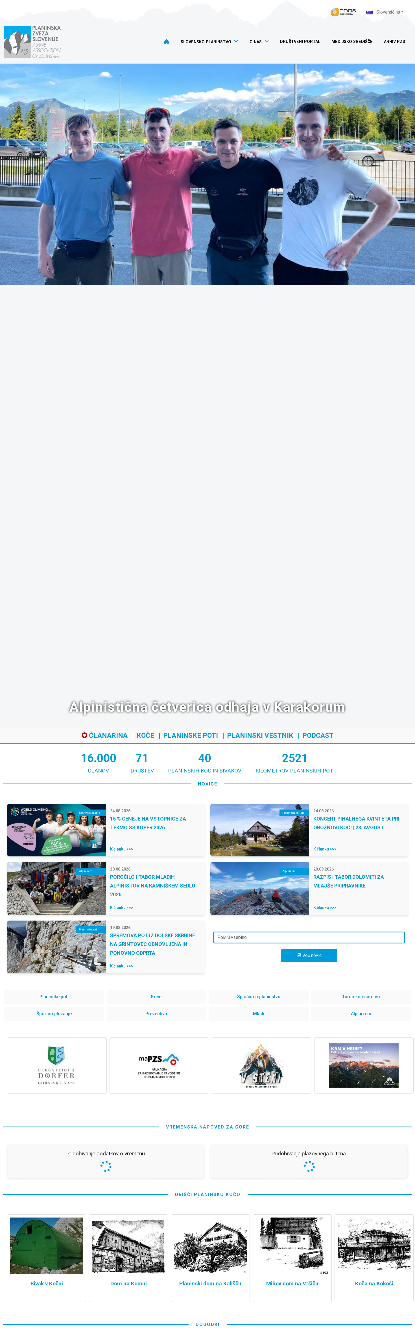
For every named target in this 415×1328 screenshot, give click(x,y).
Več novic (311, 955)
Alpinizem (361, 1013)
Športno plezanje (54, 1013)
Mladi (258, 1013)
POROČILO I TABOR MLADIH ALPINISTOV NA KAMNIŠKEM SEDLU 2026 (152, 885)
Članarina (107, 735)
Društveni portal (300, 41)
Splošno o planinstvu (258, 996)
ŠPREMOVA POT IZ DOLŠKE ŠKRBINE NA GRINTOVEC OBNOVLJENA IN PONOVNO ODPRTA (152, 944)
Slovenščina (387, 12)
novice (207, 784)
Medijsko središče (352, 41)
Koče (145, 735)
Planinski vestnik (260, 735)
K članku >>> (121, 849)
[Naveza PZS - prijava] (343, 12)
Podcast (318, 735)
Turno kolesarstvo (361, 996)
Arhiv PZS (394, 41)
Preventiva (156, 1013)
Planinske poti (190, 735)
